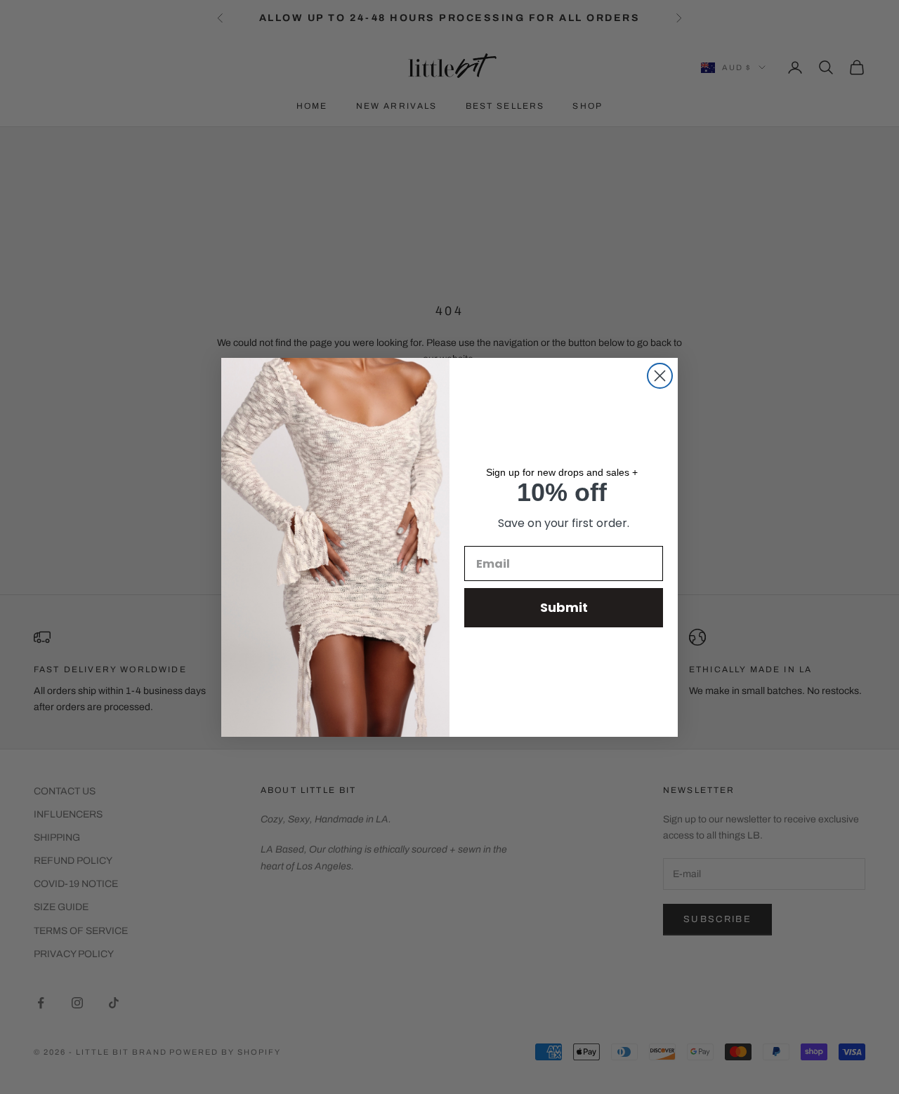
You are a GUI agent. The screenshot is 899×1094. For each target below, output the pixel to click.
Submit (564, 607)
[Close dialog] (660, 375)
